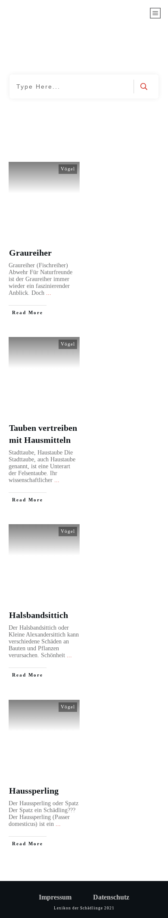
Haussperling (34, 790)
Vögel (68, 168)
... (48, 293)
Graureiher (30, 252)
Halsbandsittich (38, 615)
